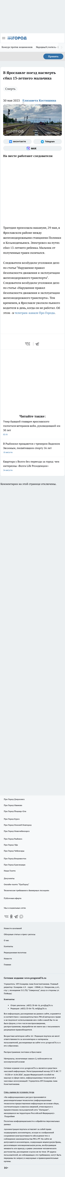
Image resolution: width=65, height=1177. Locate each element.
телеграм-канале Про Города (34, 313)
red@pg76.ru (41, 1008)
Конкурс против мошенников (17, 47)
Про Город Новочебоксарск (17, 831)
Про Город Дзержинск (14, 799)
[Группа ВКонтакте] (17, 141)
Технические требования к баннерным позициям (26, 890)
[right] (61, 47)
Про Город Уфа (11, 845)
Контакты (8, 946)
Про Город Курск (12, 819)
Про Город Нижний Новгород (18, 825)
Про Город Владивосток (15, 858)
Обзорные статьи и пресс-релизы (19, 934)
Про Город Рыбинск (13, 839)
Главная (7, 964)
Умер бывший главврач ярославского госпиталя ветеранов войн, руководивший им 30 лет (31, 428)
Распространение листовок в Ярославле (22, 1052)
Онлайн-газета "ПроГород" (16, 884)
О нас (6, 940)
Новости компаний (13, 928)
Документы (9, 878)
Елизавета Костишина (39, 100)
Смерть (10, 89)
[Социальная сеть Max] (32, 148)
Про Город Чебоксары (14, 851)
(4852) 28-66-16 (33, 1005)
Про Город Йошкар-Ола (15, 811)
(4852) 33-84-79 (27, 1008)
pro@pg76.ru (47, 1005)
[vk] (28, 343)
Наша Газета (10, 870)
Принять (53, 56)
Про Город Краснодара (14, 864)
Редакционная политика (15, 952)
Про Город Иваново (13, 805)
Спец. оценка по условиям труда (19, 1092)
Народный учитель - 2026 (49, 47)
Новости (8, 958)
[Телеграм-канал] (47, 141)
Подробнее (9, 1116)
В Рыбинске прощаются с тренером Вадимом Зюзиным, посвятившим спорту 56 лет (31, 448)
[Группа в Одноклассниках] (11, 916)
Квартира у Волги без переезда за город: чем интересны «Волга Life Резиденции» (31, 465)
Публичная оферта (12, 898)
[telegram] (38, 343)
